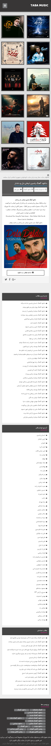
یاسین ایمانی (25, 200)
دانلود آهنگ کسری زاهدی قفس (35, 331)
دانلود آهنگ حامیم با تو (38, 323)
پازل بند (42, 471)
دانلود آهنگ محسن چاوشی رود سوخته (33, 315)
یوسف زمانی (41, 620)
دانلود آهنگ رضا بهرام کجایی (36, 362)
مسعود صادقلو (40, 588)
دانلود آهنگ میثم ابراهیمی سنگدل (34, 378)
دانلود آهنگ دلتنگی (35, 718)
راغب (43, 498)
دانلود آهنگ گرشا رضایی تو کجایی (34, 319)
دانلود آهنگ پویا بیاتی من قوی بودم (34, 307)
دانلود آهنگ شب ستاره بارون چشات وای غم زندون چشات (26, 642)
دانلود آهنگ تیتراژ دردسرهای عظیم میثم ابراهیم (29, 354)
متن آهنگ (24, 726)
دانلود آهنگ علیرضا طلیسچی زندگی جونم (32, 382)
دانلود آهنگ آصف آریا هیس (36, 370)
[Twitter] (6, 280)
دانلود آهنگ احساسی (35, 713)
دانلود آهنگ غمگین (35, 724)
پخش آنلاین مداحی (16, 729)
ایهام (43, 459)
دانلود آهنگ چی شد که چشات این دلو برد (32, 669)
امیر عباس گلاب (40, 451)
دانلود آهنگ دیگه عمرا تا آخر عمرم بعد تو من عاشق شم (27, 638)
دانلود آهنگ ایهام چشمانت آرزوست (34, 366)
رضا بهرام (42, 502)
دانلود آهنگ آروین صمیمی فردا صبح (33, 673)
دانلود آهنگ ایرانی (7, 743)
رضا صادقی (41, 506)
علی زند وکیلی (40, 533)
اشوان (43, 443)
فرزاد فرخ (42, 545)
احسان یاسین (41, 435)
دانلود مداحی (17, 724)
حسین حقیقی (41, 490)
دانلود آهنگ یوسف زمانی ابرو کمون (34, 346)
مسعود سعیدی (40, 584)
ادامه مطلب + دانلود (24, 273)
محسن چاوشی (41, 561)
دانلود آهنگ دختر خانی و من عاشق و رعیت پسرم (29, 689)
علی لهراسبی (41, 537)
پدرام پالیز (42, 474)
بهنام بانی (42, 467)
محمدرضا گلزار (40, 573)
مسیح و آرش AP (39, 592)
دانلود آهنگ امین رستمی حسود (35, 327)
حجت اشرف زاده (40, 486)
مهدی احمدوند (40, 596)
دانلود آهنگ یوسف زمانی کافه (36, 390)
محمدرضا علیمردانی (39, 569)
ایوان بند (42, 455)
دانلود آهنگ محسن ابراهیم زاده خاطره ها (32, 350)
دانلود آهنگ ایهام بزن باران (36, 358)
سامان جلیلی (41, 510)
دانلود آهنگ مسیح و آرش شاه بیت (34, 413)
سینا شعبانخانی (40, 522)
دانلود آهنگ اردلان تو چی (37, 657)
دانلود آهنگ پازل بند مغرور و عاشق (34, 335)
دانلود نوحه (38, 726)
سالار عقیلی (41, 514)
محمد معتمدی (41, 580)
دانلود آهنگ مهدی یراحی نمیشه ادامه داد (32, 661)
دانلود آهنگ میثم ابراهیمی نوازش (34, 417)
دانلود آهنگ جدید (36, 715)
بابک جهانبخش (40, 463)
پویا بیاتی (42, 478)
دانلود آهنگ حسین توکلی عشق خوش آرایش (31, 386)
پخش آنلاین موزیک (35, 732)
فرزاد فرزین (41, 549)
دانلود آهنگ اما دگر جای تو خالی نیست (33, 646)
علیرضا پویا (41, 525)
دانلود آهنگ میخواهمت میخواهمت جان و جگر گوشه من (27, 665)
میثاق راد (42, 608)
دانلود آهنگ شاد (16, 718)
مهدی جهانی (41, 600)
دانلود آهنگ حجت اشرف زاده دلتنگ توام (32, 342)
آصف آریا (42, 447)
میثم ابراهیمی (40, 612)
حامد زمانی (42, 482)
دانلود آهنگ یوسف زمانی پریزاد (35, 374)
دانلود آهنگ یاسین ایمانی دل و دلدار (31, 183)
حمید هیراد (41, 494)
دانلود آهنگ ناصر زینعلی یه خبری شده (33, 394)
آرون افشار (41, 439)
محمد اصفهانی (41, 565)
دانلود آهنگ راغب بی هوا (37, 339)
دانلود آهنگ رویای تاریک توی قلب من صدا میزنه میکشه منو (26, 650)
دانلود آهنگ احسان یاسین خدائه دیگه (33, 303)
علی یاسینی (41, 541)
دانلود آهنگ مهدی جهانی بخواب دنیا (34, 401)
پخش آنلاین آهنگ (36, 729)
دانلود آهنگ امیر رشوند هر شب (35, 677)
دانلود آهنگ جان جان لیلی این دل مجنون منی (31, 685)
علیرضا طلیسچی (40, 529)
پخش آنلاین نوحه (16, 732)
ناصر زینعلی (41, 616)
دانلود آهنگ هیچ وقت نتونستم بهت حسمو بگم (30, 681)
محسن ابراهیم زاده (39, 557)
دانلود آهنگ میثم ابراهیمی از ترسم (33, 311)
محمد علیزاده (41, 577)
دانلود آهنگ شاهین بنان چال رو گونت (33, 405)
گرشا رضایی (41, 553)
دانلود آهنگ (27, 189)
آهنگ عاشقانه (37, 710)
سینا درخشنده (40, 518)
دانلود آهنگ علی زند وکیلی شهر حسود (33, 409)
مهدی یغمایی (41, 604)
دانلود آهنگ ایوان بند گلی (37, 397)
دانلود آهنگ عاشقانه (35, 721)
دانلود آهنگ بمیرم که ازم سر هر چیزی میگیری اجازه (28, 654)
